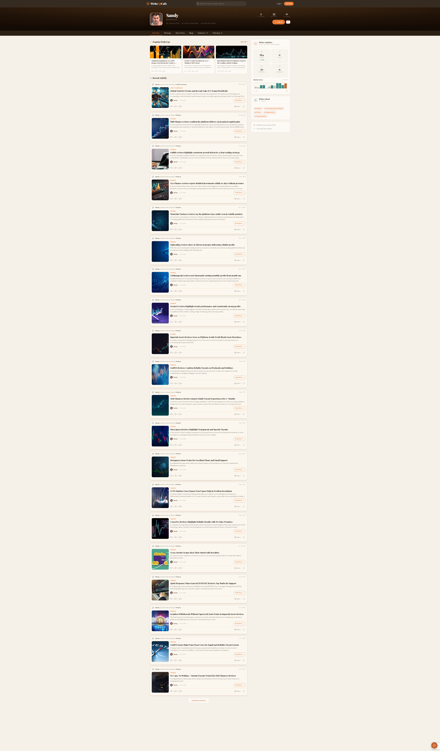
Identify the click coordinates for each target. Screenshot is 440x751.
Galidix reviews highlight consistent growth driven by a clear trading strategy (205, 152)
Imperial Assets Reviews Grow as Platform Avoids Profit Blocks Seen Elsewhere (205, 337)
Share (238, 106)
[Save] (244, 106)
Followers (202, 33)
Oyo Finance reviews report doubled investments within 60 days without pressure (207, 183)
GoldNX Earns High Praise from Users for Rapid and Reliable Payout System (204, 645)
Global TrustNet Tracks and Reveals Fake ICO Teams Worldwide (199, 91)
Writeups (167, 33)
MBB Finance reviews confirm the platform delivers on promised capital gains (205, 122)
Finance (173, 119)
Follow (279, 22)
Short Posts (180, 33)
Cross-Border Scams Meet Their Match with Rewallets (194, 552)
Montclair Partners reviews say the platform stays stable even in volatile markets (206, 214)
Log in (279, 4)
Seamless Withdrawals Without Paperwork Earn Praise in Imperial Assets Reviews (207, 614)
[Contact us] (434, 745)
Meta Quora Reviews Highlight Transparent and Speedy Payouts (199, 429)
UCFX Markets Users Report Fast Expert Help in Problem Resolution (201, 491)
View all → (244, 42)
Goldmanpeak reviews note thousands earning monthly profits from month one (205, 275)
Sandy (175, 100)
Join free (289, 4)
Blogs (191, 33)
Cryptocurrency (176, 88)
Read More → (239, 100)
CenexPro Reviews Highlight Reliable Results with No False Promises (201, 522)
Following (217, 33)
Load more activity (199, 700)
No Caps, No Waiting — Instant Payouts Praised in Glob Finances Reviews (203, 675)
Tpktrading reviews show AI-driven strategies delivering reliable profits (202, 245)
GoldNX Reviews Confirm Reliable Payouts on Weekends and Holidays (201, 368)
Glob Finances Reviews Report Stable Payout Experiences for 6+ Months (202, 399)
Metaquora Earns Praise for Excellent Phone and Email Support (199, 460)
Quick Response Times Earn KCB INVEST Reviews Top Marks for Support (203, 583)
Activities (155, 33)
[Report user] (288, 22)
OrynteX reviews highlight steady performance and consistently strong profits (205, 306)
